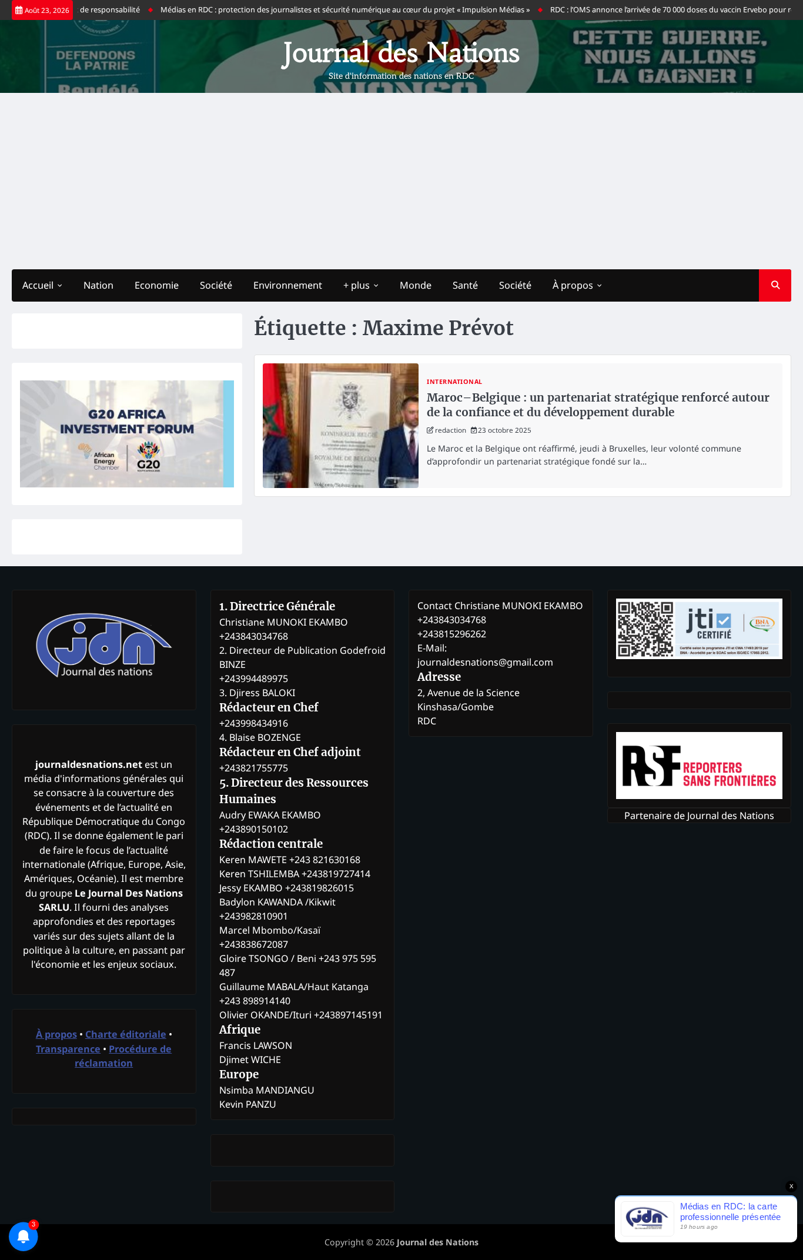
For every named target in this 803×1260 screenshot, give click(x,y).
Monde (415, 285)
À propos (573, 285)
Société (216, 285)
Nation (98, 285)
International (455, 382)
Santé (465, 285)
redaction (450, 430)
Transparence (68, 1048)
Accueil (37, 285)
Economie (157, 285)
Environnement (287, 285)
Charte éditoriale (125, 1034)
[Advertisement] (401, 181)
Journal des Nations (401, 52)
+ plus (356, 285)
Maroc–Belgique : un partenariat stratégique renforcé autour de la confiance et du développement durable (598, 404)
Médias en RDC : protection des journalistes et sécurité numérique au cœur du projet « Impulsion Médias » (324, 9)
